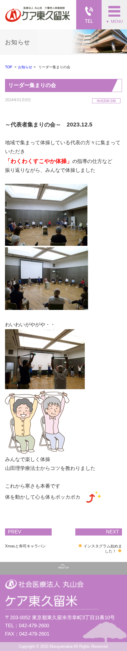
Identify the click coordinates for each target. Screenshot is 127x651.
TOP (8, 67)
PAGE (63, 567)
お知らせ (25, 67)
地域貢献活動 (106, 100)
